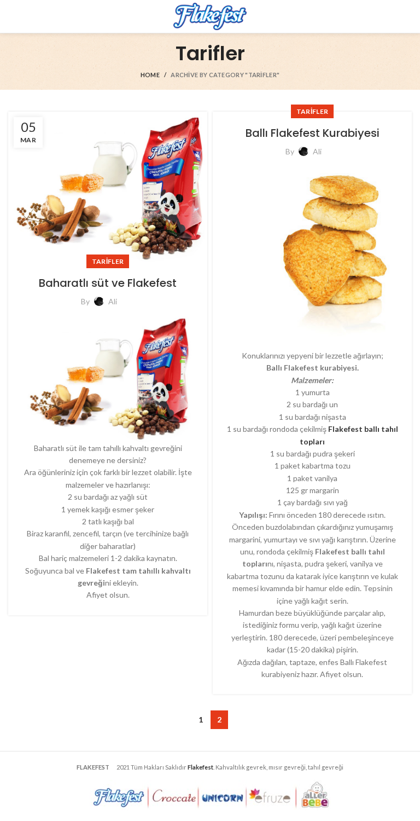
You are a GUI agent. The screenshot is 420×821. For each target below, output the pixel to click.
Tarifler (108, 261)
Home (150, 74)
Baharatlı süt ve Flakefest (108, 283)
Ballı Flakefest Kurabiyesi (313, 133)
